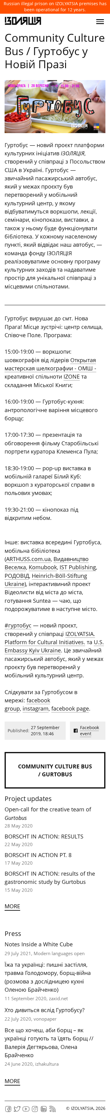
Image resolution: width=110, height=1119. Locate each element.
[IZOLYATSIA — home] (23, 21)
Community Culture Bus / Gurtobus (55, 770)
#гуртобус (18, 625)
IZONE (72, 376)
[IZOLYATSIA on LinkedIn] (43, 1111)
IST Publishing (78, 567)
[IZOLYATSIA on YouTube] (26, 1111)
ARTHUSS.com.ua (28, 559)
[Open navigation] (100, 21)
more (12, 906)
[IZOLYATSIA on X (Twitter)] (17, 1111)
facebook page (70, 708)
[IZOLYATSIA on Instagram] (34, 1111)
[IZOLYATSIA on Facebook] (8, 1111)
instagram (36, 708)
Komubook (43, 567)
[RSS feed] (52, 1111)
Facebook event (89, 730)
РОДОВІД (17, 575)
